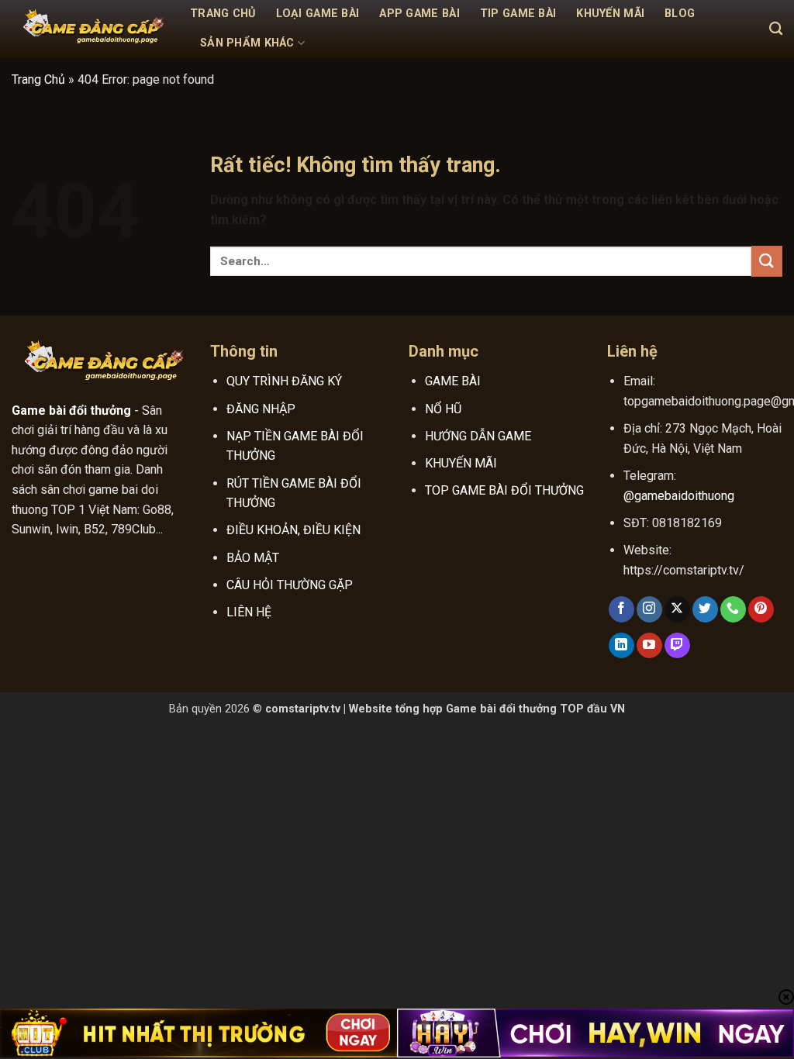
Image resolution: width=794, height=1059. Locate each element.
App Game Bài (419, 13)
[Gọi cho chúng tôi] (733, 609)
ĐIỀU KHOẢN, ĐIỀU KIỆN (293, 530)
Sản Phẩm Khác (247, 43)
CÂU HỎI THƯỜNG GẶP (289, 585)
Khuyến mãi (610, 13)
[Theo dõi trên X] (677, 609)
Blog (680, 13)
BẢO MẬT (252, 557)
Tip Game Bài (518, 13)
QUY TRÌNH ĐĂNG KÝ (284, 381)
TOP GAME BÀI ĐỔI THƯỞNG (504, 490)
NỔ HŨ (443, 409)
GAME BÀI (453, 381)
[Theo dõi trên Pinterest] (761, 609)
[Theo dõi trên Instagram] (649, 609)
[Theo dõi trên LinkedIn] (621, 646)
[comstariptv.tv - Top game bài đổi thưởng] (89, 29)
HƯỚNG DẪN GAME (478, 436)
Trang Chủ (223, 13)
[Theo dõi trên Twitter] (705, 609)
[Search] (775, 29)
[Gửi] (766, 261)
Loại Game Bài (318, 13)
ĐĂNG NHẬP (260, 409)
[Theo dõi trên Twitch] (677, 646)
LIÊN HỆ (248, 612)
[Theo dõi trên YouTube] (649, 646)
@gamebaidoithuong (678, 495)
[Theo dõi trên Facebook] (621, 609)
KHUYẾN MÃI (461, 463)
